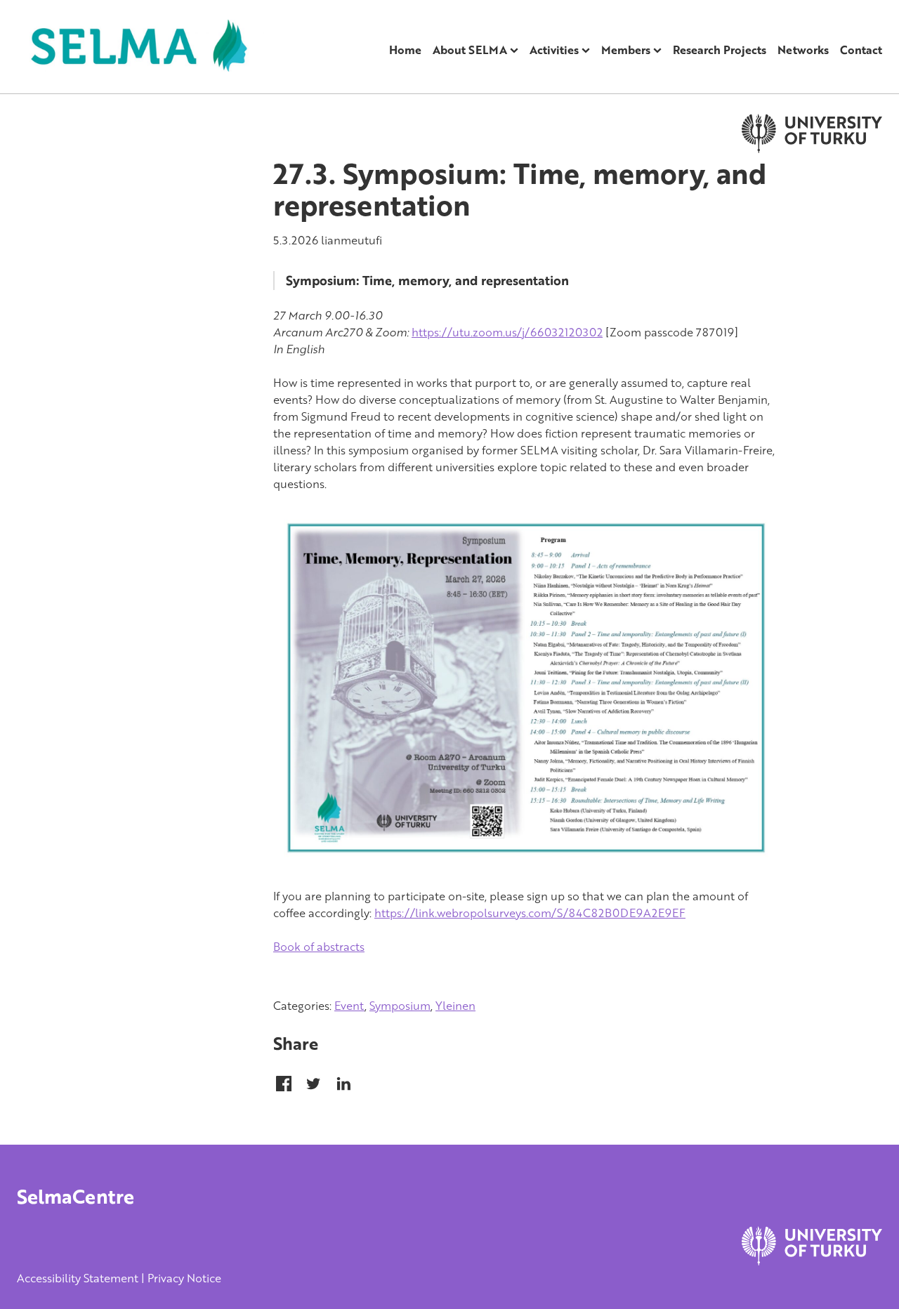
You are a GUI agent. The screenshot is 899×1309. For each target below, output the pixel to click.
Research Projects (719, 49)
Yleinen (455, 1005)
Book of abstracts (319, 946)
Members (625, 49)
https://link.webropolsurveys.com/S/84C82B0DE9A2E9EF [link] (529, 913)
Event (349, 1005)
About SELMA (470, 49)
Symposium (400, 1005)
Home (405, 49)
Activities (554, 49)
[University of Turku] (812, 1261)
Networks (803, 49)
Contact (861, 49)
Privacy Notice (184, 1278)
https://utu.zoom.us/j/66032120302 (507, 332)
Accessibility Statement (77, 1278)
